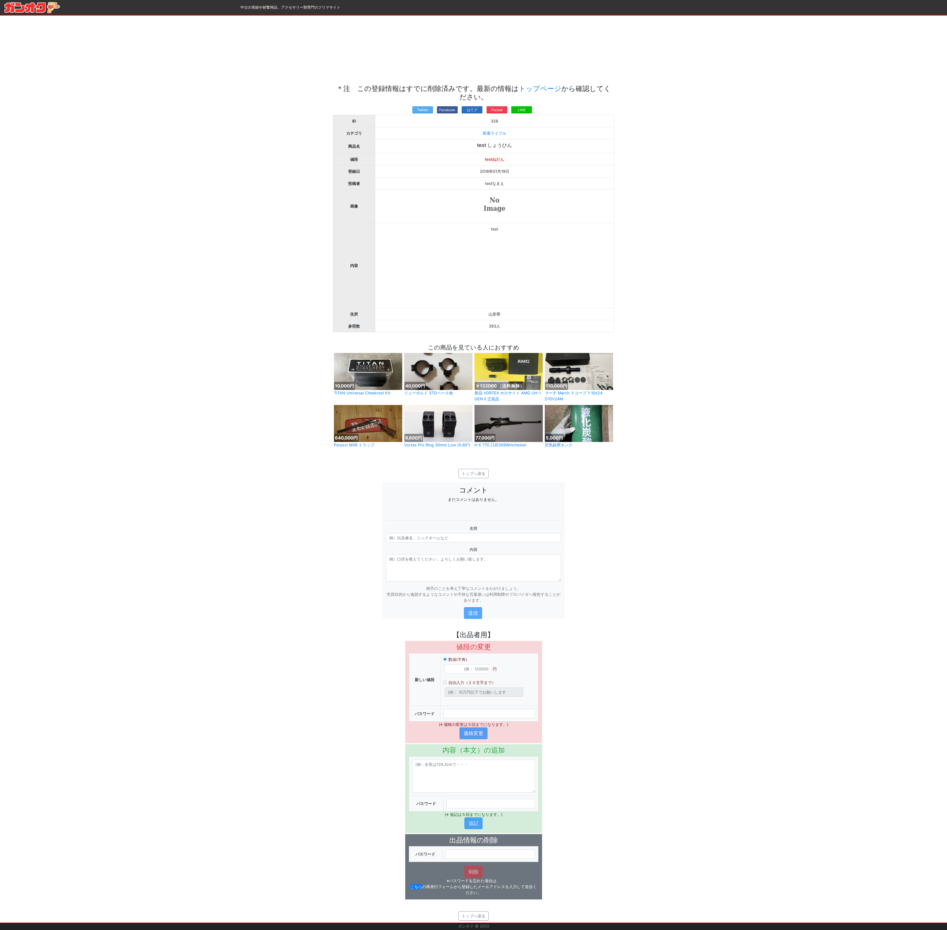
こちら (416, 886)
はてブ (472, 110)
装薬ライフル (494, 133)
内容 (473, 549)
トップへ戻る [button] (473, 473)
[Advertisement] (473, 50)
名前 (473, 528)
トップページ (540, 88)
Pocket (497, 110)
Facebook (447, 110)
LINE (522, 110)
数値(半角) (457, 659)
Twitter (422, 110)
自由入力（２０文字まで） (472, 682)
